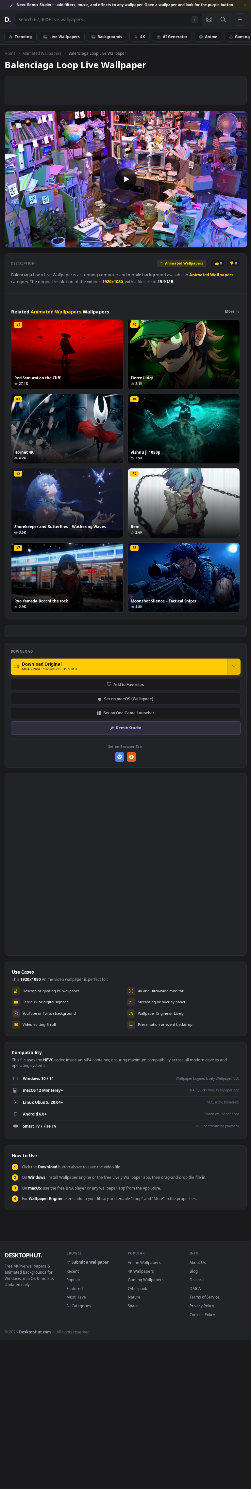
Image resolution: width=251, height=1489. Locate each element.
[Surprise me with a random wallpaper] (209, 19)
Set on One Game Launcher (128, 713)
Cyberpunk (137, 1288)
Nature (134, 1296)
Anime (211, 36)
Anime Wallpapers (144, 1262)
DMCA (195, 1288)
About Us (198, 1262)
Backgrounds (109, 36)
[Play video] (126, 179)
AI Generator (175, 36)
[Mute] (203, 242)
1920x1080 (112, 281)
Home (10, 53)
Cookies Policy (202, 1314)
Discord (197, 1279)
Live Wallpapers (64, 36)
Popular (73, 1279)
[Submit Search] (223, 19)
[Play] (13, 242)
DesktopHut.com (35, 1331)
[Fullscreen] (239, 242)
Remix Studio (128, 727)
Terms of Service (205, 1296)
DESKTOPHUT (23, 1255)
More (230, 311)
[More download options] (234, 667)
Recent (72, 1271)
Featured (74, 1288)
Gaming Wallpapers (146, 1279)
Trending (23, 36)
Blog (194, 1271)
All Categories (78, 1305)
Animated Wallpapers (42, 53)
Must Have (76, 1296)
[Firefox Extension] (131, 757)
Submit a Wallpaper (90, 1262)
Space (133, 1305)
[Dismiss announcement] (244, 5)
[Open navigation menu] (240, 19)
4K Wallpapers (141, 1271)
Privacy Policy (202, 1305)
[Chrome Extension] (120, 757)
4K (142, 36)
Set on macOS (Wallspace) (128, 699)
